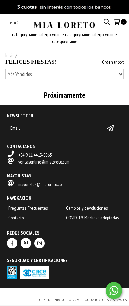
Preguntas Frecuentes (28, 208)
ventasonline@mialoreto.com (43, 162)
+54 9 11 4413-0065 (35, 155)
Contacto (16, 218)
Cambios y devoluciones (87, 208)
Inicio (9, 55)
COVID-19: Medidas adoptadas (92, 218)
